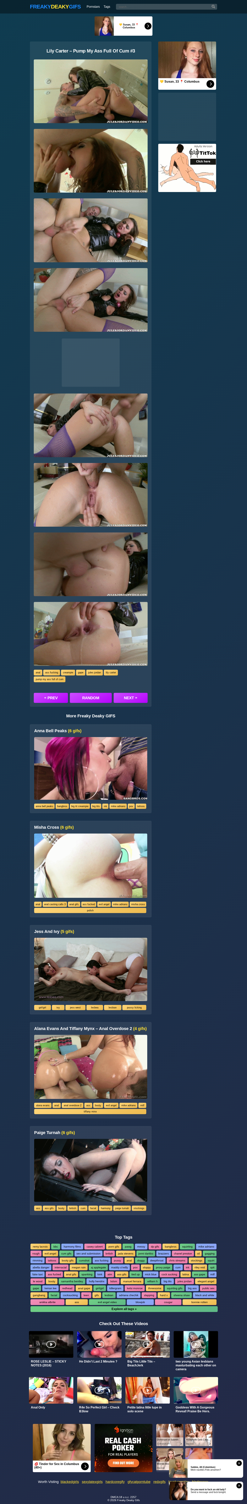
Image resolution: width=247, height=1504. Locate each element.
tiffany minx (90, 1111)
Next (130, 697)
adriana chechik (128, 1295)
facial (93, 1208)
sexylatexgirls (92, 1482)
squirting (187, 1246)
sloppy (147, 1267)
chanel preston (183, 1253)
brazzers (163, 1253)
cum (83, 1208)
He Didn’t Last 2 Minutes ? (98, 1361)
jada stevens (125, 1253)
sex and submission (88, 1253)
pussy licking (134, 1007)
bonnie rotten (199, 1302)
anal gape (84, 1288)
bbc (55, 1246)
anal (38, 672)
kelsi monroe (135, 1288)
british (72, 1208)
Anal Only (38, 1407)
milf (142, 1105)
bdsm (113, 1281)
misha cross (138, 904)
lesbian (113, 1007)
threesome (154, 1288)
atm (109, 1274)
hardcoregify (115, 1482)
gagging (210, 1253)
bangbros (62, 806)
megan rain (79, 1267)
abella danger (41, 1267)
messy (141, 1246)
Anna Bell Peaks (57, 731)
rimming (37, 1260)
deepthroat (156, 1260)
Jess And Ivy (54, 931)
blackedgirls (70, 1482)
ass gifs (49, 1208)
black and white (204, 1295)
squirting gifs (174, 1288)
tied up (135, 1274)
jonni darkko (145, 1253)
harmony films (72, 1246)
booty (98, 1105)
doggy (141, 1260)
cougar (168, 1302)
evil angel (104, 904)
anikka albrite (47, 1302)
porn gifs (113, 1246)
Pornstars (93, 6)
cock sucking (169, 1274)
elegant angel (206, 1281)
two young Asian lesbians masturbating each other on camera (196, 1365)
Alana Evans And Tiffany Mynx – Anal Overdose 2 (90, 1028)
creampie (68, 672)
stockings (139, 1208)
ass (88, 1105)
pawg (128, 1246)
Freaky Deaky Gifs (128, 1500)
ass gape (199, 1274)
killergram (115, 1288)
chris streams (177, 1260)
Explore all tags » (124, 1309)
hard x (164, 1295)
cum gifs (66, 1253)
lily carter (111, 672)
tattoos (141, 806)
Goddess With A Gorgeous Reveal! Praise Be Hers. (195, 1409)
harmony (106, 1208)
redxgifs (159, 1482)
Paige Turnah (54, 1132)
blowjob (140, 1302)
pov (131, 806)
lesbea (94, 1007)
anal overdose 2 (72, 1105)
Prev (51, 697)
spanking (86, 1274)
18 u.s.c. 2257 (127, 1497)
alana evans (43, 1105)
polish (90, 910)
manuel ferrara (132, 1281)
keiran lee (51, 1288)
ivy (58, 1007)
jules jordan (94, 672)
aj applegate (98, 1267)
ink (105, 806)
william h (152, 1281)
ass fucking (51, 672)
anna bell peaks (44, 806)
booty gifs (68, 1260)
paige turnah (122, 1208)
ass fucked (89, 904)
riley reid (200, 1267)
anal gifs (74, 904)
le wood (37, 1281)
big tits (96, 806)
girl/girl (42, 1007)
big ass (192, 1288)
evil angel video (107, 1302)
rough (36, 1253)
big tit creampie (79, 806)
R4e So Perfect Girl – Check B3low (99, 1409)
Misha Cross (54, 827)
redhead (67, 1288)
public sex (208, 1288)
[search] (213, 7)
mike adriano (118, 806)
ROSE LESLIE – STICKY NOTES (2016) (48, 1363)
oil (198, 1253)
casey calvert (95, 1246)
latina (185, 1274)
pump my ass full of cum (49, 679)
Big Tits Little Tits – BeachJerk (141, 1363)
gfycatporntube (139, 1482)
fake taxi (37, 1274)
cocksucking (70, 1295)
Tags (107, 6)
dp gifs (155, 1246)
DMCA (114, 1497)
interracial (61, 1267)
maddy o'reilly (119, 1267)
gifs (97, 1295)
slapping (149, 1295)
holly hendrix (96, 1281)
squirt (211, 1260)
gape (80, 672)
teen (86, 1295)
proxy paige (163, 1267)
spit (212, 1267)
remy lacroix (40, 1246)
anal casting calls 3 (55, 904)
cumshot (84, 1260)
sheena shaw (181, 1295)
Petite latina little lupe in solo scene (144, 1409)
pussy (117, 1260)
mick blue (150, 1274)
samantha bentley (72, 1281)
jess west (75, 1007)
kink (99, 1274)
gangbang (39, 1295)
